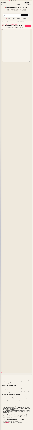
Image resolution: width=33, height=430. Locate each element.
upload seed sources (18, 423)
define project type (12, 423)
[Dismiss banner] (31, 0)
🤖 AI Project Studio (8, 422)
